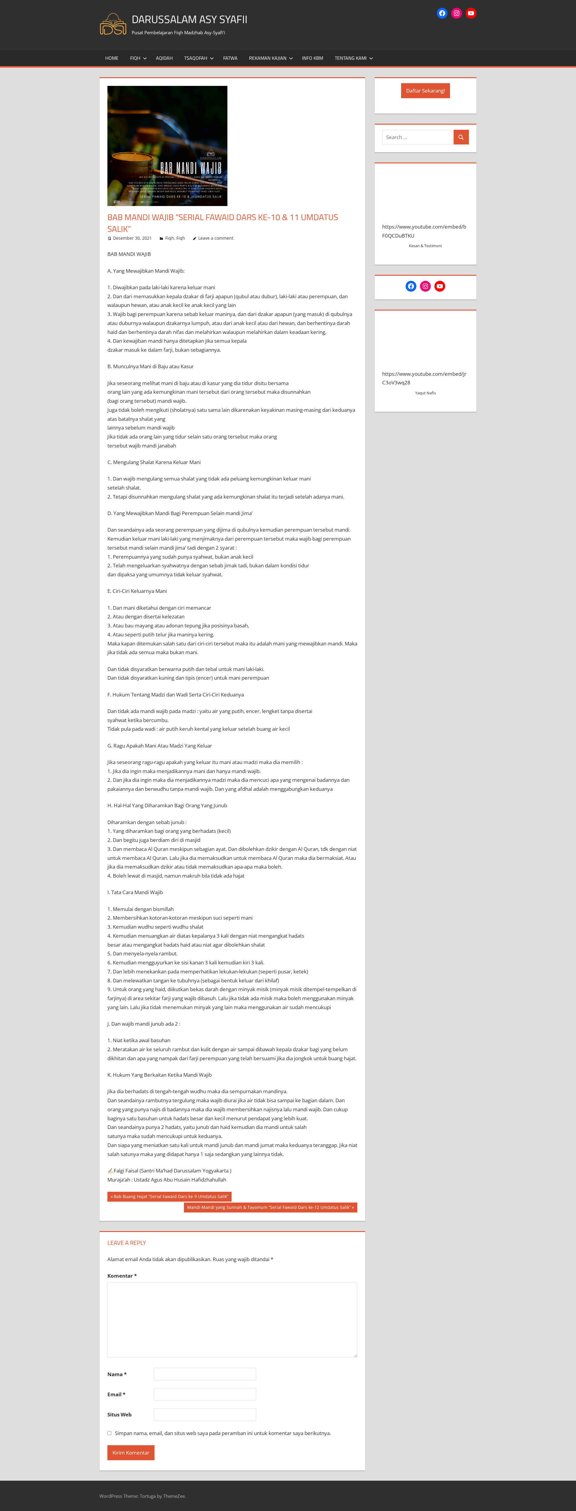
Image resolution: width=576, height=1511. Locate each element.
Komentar (122, 1275)
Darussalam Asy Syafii (190, 19)
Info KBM (312, 58)
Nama (117, 1374)
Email (116, 1394)
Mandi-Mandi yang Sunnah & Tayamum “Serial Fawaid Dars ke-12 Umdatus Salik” (269, 1208)
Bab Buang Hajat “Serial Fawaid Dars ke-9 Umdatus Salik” (170, 1197)
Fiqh (135, 58)
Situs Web (119, 1414)
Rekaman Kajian (267, 58)
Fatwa (230, 58)
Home (111, 58)
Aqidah (164, 58)
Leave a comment (215, 238)
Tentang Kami (351, 58)
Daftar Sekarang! (425, 90)
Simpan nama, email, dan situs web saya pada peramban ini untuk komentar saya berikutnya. (223, 1433)
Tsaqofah (195, 58)
